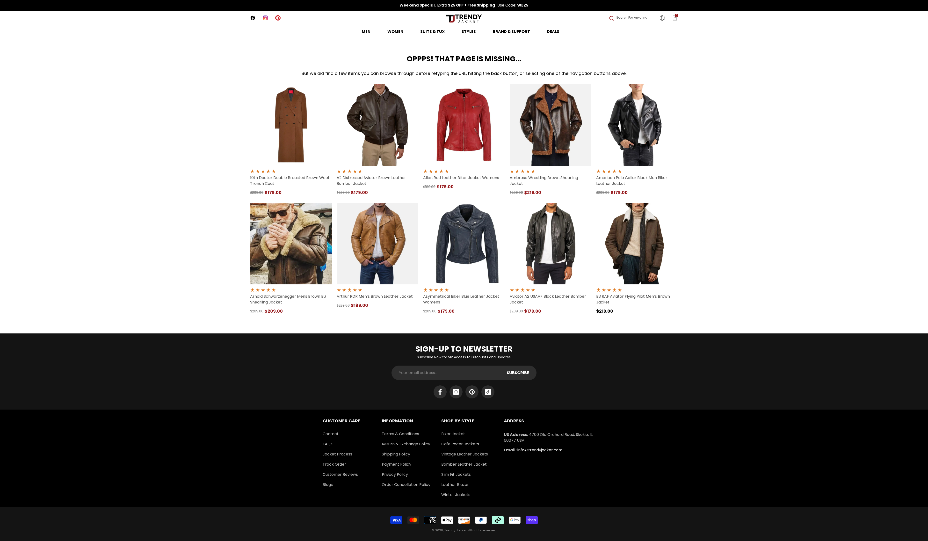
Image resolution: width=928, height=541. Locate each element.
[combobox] (633, 18)
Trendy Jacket (455, 530)
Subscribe (518, 372)
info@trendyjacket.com (539, 450)
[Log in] (662, 18)
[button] (675, 18)
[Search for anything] (629, 18)
